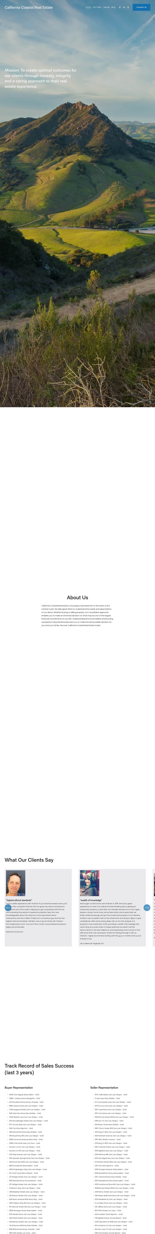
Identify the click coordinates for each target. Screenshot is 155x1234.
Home (88, 7)
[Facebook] (120, 7)
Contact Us (142, 7)
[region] (77, 907)
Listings (106, 7)
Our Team (97, 7)
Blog (113, 7)
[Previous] (8, 907)
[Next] (147, 907)
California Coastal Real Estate (29, 7)
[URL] (124, 7)
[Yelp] (128, 7)
